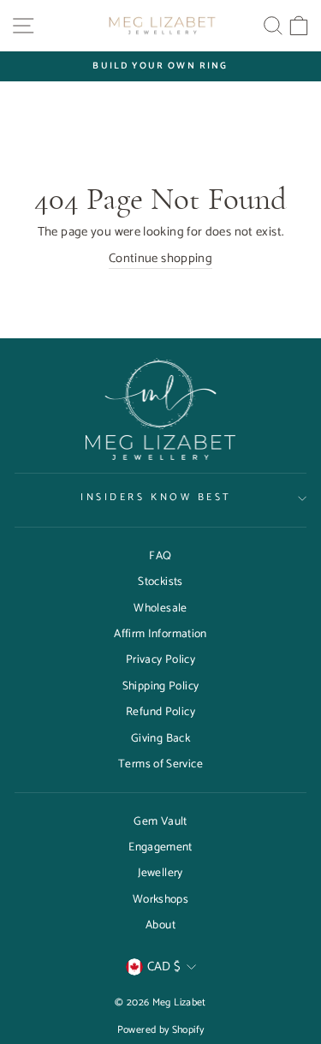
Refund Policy (160, 711)
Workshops (160, 899)
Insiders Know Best (156, 497)
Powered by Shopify (161, 1030)
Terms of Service (160, 764)
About (160, 925)
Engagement (160, 847)
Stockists (160, 581)
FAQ (160, 555)
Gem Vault (160, 821)
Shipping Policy (160, 686)
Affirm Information (160, 633)
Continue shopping (160, 259)
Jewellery (160, 872)
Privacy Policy (160, 659)
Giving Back (160, 738)
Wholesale (160, 608)
